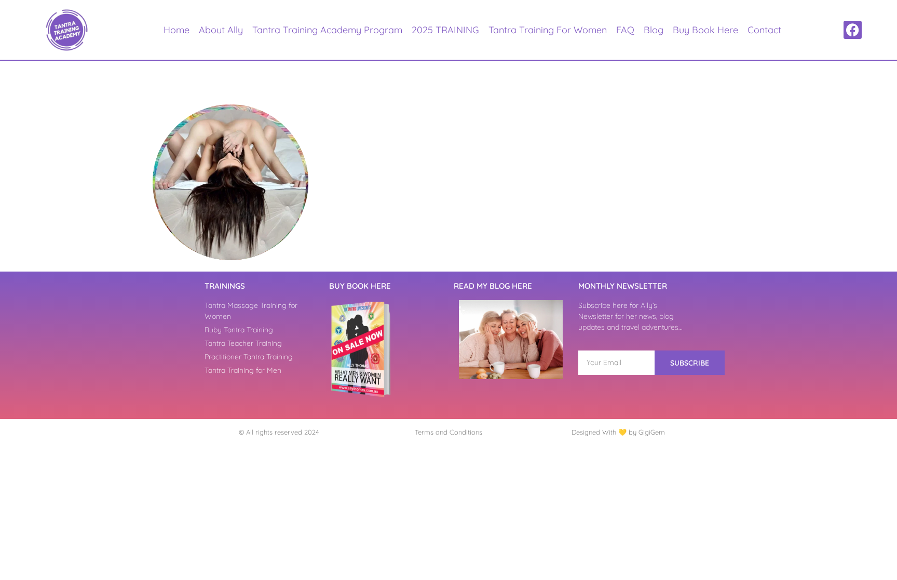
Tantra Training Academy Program (327, 30)
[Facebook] (853, 30)
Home (176, 30)
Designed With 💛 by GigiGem (618, 432)
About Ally (221, 30)
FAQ (625, 30)
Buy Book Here (705, 30)
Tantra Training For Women (547, 30)
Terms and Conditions (448, 432)
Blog (653, 30)
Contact (764, 30)
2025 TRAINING (445, 30)
